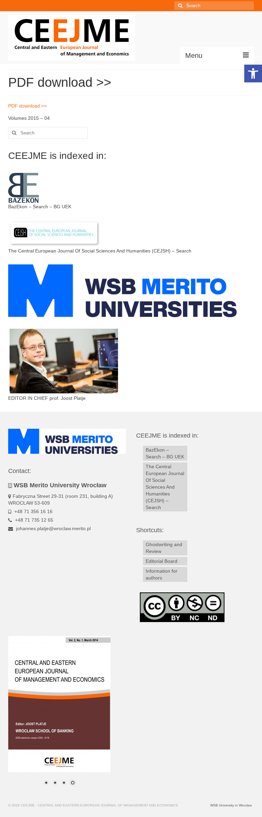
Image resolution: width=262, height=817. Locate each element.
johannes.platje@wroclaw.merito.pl (53, 528)
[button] (253, 73)
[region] (59, 715)
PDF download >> (27, 106)
